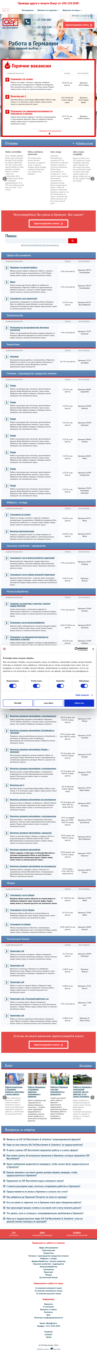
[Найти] (72, 240)
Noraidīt (17, 703)
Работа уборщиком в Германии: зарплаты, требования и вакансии (36, 1092)
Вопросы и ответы (48, 1309)
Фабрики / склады (48, 1258)
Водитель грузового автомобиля (25, 849)
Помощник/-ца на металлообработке (27, 622)
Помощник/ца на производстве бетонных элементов (29, 328)
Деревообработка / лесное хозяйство (49, 1261)
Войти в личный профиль (84, 16)
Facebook (48, 1331)
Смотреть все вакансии (49, 131)
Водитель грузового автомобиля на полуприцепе (33, 799)
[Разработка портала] (55, 1349)
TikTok (48, 1337)
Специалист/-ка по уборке (22, 895)
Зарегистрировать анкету (77, 24)
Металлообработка (48, 1266)
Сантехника (48, 1269)
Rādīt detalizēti (82, 695)
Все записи (85, 1065)
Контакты (48, 1312)
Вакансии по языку (71, 10)
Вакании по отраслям (47, 10)
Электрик (14, 356)
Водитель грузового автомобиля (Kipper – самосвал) (30, 750)
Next (92, 179)
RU (5, 10)
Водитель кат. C (18, 96)
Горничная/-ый (17, 951)
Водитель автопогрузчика (22, 531)
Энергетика (48, 1253)
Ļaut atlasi (48, 703)
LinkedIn (48, 1334)
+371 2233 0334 (53, 1326)
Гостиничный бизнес (48, 1277)
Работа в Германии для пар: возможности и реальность (59, 1090)
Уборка (48, 1274)
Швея (12, 281)
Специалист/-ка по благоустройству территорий (32, 557)
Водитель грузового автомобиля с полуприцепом (33, 716)
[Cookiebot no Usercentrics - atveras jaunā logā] (77, 649)
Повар (13, 385)
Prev (5, 179)
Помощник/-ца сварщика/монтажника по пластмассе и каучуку (32, 112)
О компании (48, 1306)
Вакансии (48, 1304)
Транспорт (48, 1272)
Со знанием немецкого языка (48, 1288)
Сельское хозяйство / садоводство (48, 1264)
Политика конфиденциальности (48, 1317)
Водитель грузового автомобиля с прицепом (31, 832)
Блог (48, 1315)
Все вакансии (28, 10)
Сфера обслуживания (48, 1247)
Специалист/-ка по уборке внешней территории (32, 574)
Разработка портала (43, 1349)
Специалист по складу (22, 79)
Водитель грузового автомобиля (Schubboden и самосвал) (32, 731)
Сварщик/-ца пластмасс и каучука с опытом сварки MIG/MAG (30, 604)
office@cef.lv (51, 1323)
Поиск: (11, 235)
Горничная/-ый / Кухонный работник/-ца (29, 998)
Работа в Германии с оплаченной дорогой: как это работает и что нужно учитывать (82, 1092)
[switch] (36, 686)
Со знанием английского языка (48, 1290)
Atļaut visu (79, 703)
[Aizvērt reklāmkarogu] (93, 649)
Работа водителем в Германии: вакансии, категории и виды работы (14, 1090)
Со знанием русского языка (48, 1293)
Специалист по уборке (20, 924)
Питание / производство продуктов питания (48, 1256)
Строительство (48, 1250)
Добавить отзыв (84, 143)
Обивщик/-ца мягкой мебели (23, 267)
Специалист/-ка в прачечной (23, 298)
